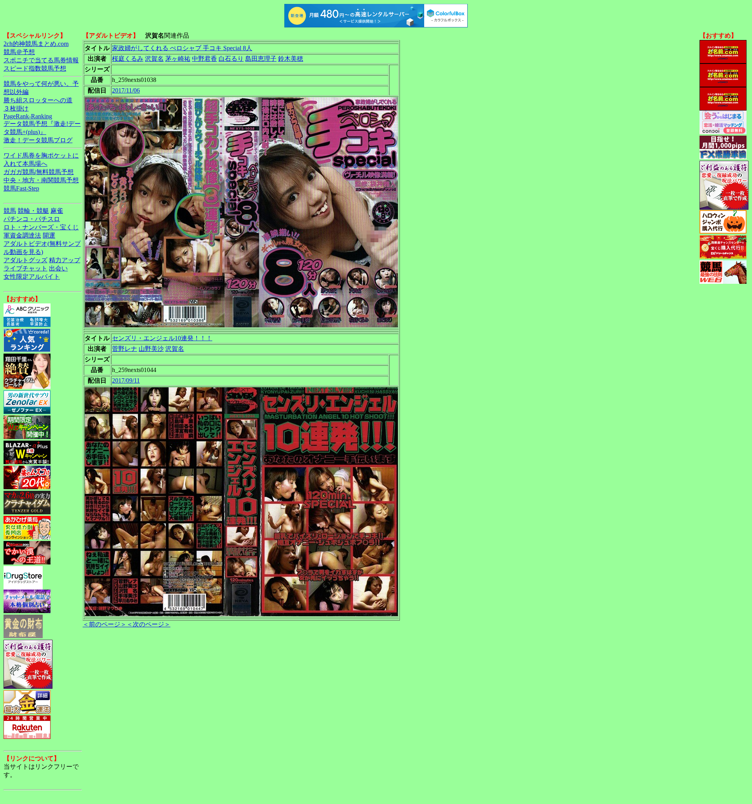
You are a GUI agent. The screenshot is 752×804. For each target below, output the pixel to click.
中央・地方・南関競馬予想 (41, 180)
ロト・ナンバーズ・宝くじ (41, 227)
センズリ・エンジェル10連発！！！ (162, 338)
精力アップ (64, 260)
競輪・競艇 (33, 210)
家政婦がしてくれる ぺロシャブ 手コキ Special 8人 (182, 48)
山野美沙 (151, 348)
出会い (58, 268)
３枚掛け (16, 108)
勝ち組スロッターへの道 (38, 100)
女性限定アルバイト (32, 276)
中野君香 (204, 58)
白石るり (231, 58)
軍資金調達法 (22, 235)
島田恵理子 (261, 58)
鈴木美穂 (290, 58)
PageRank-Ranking (28, 116)
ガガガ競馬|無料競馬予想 (39, 172)
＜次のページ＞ (148, 624)
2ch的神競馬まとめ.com (36, 43)
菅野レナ (124, 348)
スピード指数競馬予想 (35, 68)
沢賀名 (154, 58)
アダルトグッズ (25, 260)
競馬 (10, 210)
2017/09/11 (126, 380)
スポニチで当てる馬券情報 (41, 60)
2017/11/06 (126, 90)
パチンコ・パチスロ (32, 219)
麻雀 (57, 210)
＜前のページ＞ (105, 624)
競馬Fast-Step (21, 188)
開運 (49, 235)
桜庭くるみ (127, 58)
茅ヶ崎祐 (177, 58)
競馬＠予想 (19, 52)
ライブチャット (25, 268)
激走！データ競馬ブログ (38, 140)
